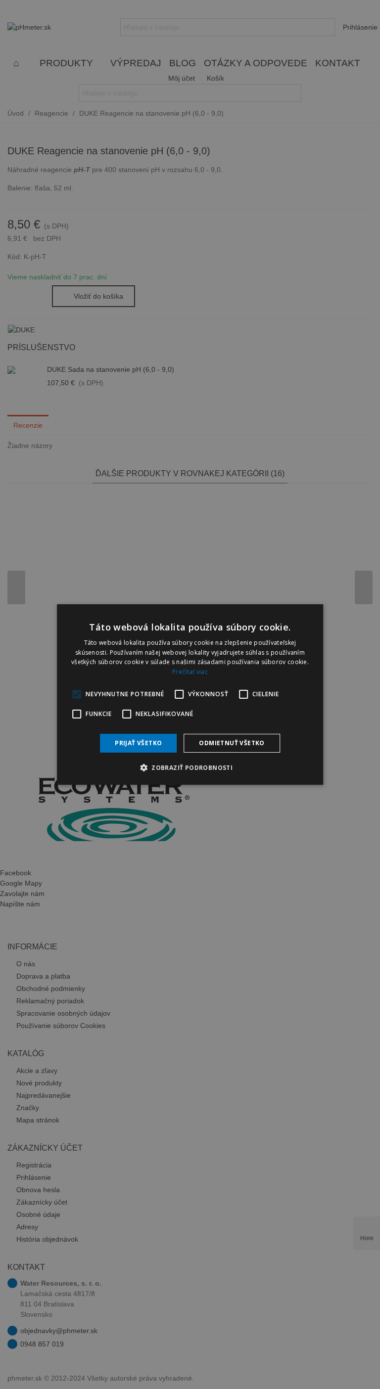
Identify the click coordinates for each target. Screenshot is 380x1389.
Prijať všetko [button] (138, 743)
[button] (190, 767)
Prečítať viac (190, 672)
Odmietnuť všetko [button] (231, 743)
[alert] (190, 694)
